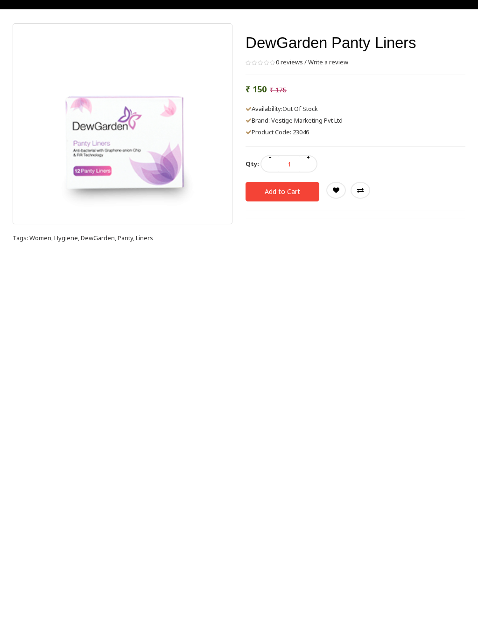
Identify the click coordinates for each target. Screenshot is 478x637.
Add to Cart (282, 191)
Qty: (252, 163)
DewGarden (98, 238)
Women (40, 238)
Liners (144, 238)
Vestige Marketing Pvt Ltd (307, 120)
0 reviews (289, 62)
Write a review (328, 62)
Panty (125, 238)
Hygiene (66, 238)
